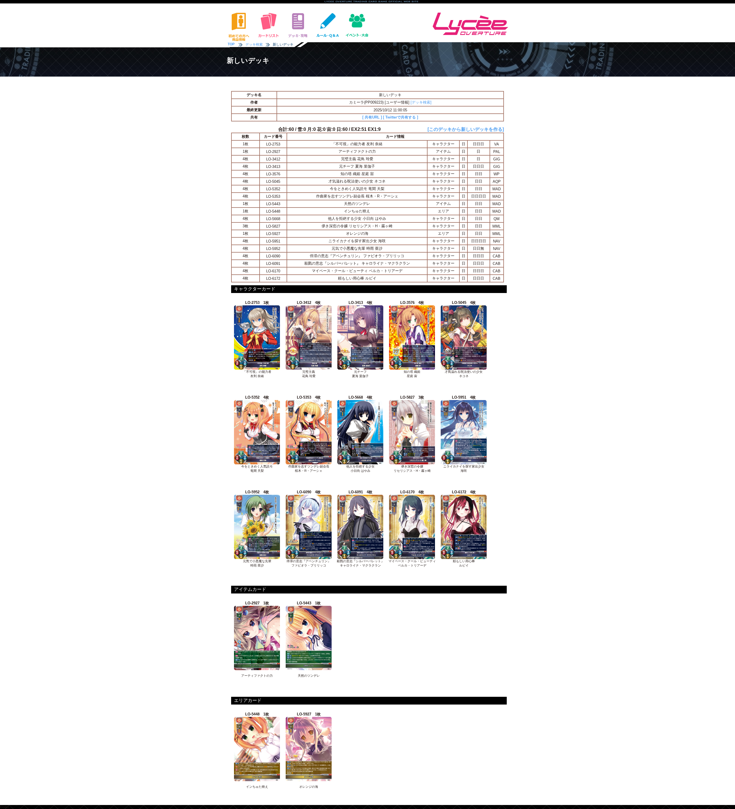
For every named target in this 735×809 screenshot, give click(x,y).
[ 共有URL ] (372, 117)
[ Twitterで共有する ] (400, 117)
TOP (231, 44)
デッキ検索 (254, 44)
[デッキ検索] (421, 102)
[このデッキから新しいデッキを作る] (466, 129)
